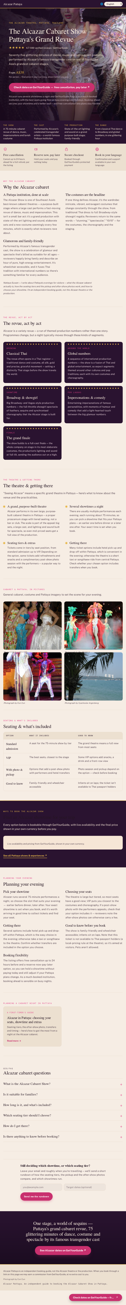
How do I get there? (16, 1126)
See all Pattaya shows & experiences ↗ (25, 855)
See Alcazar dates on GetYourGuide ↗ (63, 1250)
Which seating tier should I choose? (27, 1115)
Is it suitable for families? (20, 1094)
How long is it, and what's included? (27, 1105)
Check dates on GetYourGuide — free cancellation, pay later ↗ (52, 87)
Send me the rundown (36, 1196)
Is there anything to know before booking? (31, 1136)
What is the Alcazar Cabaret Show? (26, 1083)
